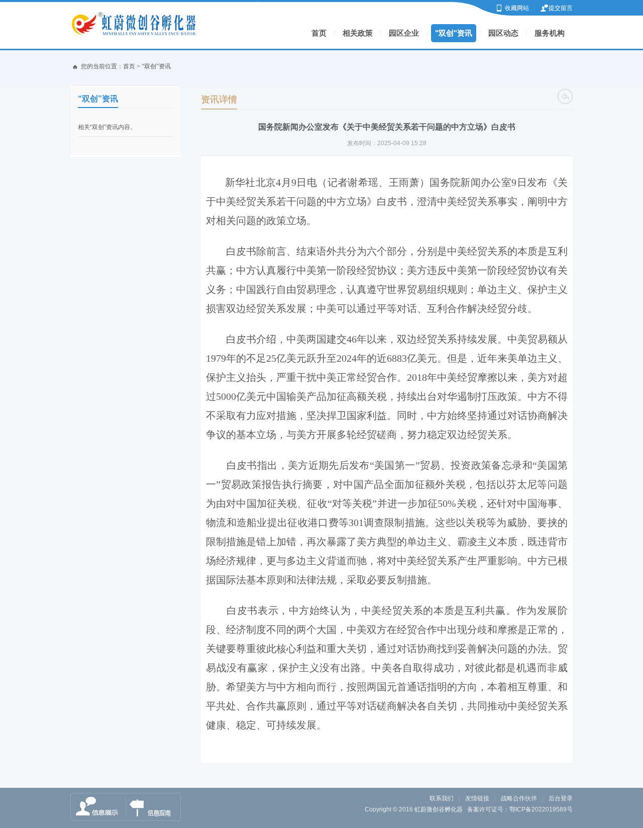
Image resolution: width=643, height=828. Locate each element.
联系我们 (442, 798)
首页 (319, 33)
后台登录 (561, 798)
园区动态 (503, 33)
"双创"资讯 (453, 33)
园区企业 (404, 33)
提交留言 (561, 8)
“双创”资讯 (156, 66)
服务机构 (549, 33)
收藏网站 (517, 8)
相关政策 (358, 33)
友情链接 (477, 798)
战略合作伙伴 (519, 798)
